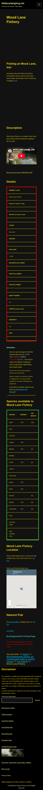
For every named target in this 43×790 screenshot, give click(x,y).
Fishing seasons (7, 714)
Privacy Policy (6, 775)
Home (26, 654)
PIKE (11, 357)
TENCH (17, 357)
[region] (21, 107)
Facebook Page (7, 740)
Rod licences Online (8, 708)
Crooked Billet (13, 622)
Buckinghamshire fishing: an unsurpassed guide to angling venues (20, 659)
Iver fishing (10, 631)
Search (37, 700)
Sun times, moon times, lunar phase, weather (16, 762)
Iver (16, 81)
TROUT (23, 357)
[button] (39, 4)
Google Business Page (9, 747)
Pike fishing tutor (7, 734)
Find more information (9, 696)
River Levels (6, 769)
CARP (27, 354)
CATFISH (12, 359)
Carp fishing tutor (7, 727)
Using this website (7, 721)
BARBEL (20, 359)
